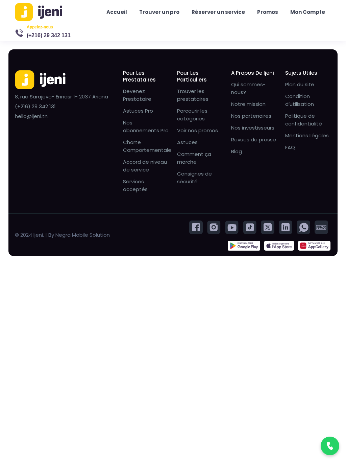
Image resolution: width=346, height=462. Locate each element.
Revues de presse (253, 139)
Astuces (187, 142)
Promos (267, 12)
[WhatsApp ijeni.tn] (303, 226)
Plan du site (299, 84)
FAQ (290, 147)
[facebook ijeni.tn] (196, 226)
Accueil (116, 12)
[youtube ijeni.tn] (232, 226)
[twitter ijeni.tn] (268, 226)
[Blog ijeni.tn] (321, 226)
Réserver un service (218, 12)
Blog (236, 151)
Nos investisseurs (252, 127)
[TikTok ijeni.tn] (250, 226)
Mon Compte (307, 12)
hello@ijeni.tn (31, 116)
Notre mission (248, 104)
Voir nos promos (197, 130)
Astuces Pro (138, 110)
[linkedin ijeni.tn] (285, 226)
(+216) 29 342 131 (49, 35)
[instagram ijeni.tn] (214, 226)
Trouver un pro (159, 12)
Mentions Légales (307, 135)
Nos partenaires (251, 115)
